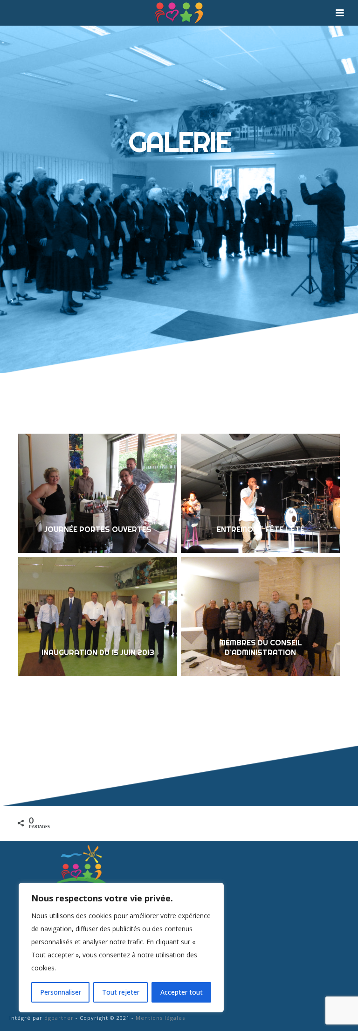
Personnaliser (60, 992)
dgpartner (59, 1017)
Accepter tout (181, 992)
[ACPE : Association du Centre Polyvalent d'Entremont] (178, 13)
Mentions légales (160, 1017)
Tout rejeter (120, 992)
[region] (121, 947)
